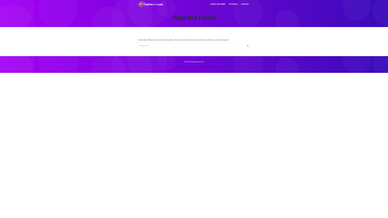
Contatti (245, 4)
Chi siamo (233, 4)
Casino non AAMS (217, 4)
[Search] (248, 45)
